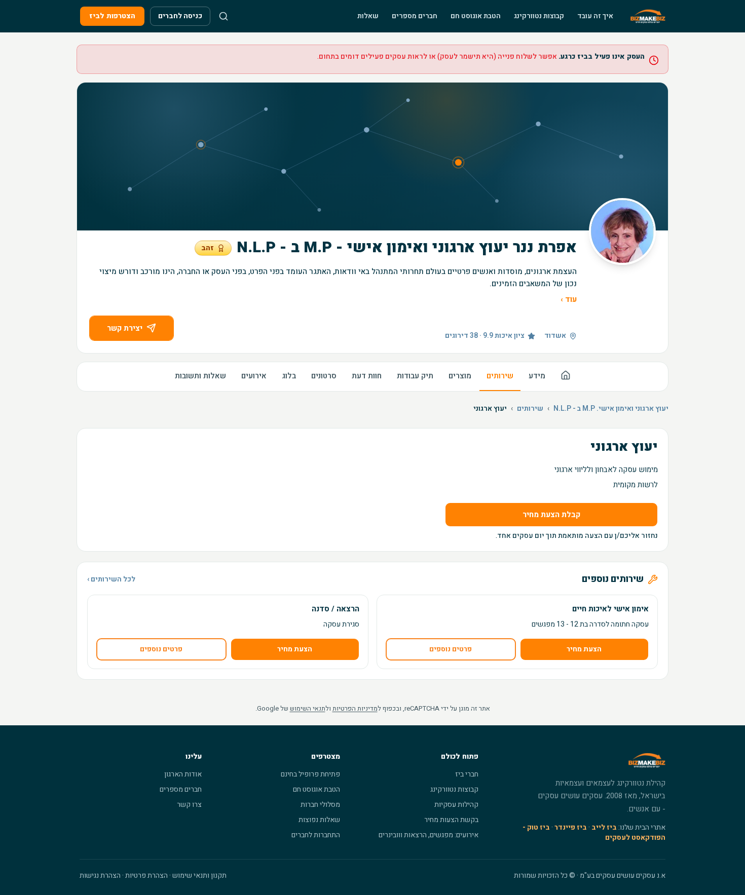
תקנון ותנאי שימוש (199, 875)
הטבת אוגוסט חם (476, 16)
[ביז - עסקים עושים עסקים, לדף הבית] (647, 16)
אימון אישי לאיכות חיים (610, 608)
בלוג (289, 375)
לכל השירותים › (111, 579)
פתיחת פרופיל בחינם (310, 774)
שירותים (500, 375)
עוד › (569, 299)
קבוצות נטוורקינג (539, 16)
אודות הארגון (183, 774)
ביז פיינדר (570, 827)
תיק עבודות (415, 375)
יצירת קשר (124, 328)
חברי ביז (466, 774)
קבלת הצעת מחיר (551, 514)
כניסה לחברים (180, 16)
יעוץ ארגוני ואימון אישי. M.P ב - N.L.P (610, 409)
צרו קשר (189, 804)
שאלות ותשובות (200, 375)
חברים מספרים (414, 16)
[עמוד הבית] (565, 376)
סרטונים (324, 375)
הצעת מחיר (584, 649)
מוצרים (460, 375)
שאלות (368, 16)
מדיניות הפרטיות (355, 708)
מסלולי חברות (320, 804)
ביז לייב (604, 827)
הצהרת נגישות (100, 875)
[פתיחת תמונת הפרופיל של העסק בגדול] (622, 231)
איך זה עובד (595, 16)
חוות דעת (367, 375)
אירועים (254, 375)
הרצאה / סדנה (335, 608)
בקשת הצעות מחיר (451, 819)
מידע (537, 375)
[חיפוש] (223, 16)
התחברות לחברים (315, 835)
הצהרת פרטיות (146, 875)
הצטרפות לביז (112, 16)
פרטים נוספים (450, 649)
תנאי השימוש (307, 708)
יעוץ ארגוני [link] (490, 409)
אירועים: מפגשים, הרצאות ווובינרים (428, 835)
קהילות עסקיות (456, 804)
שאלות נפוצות (319, 819)
